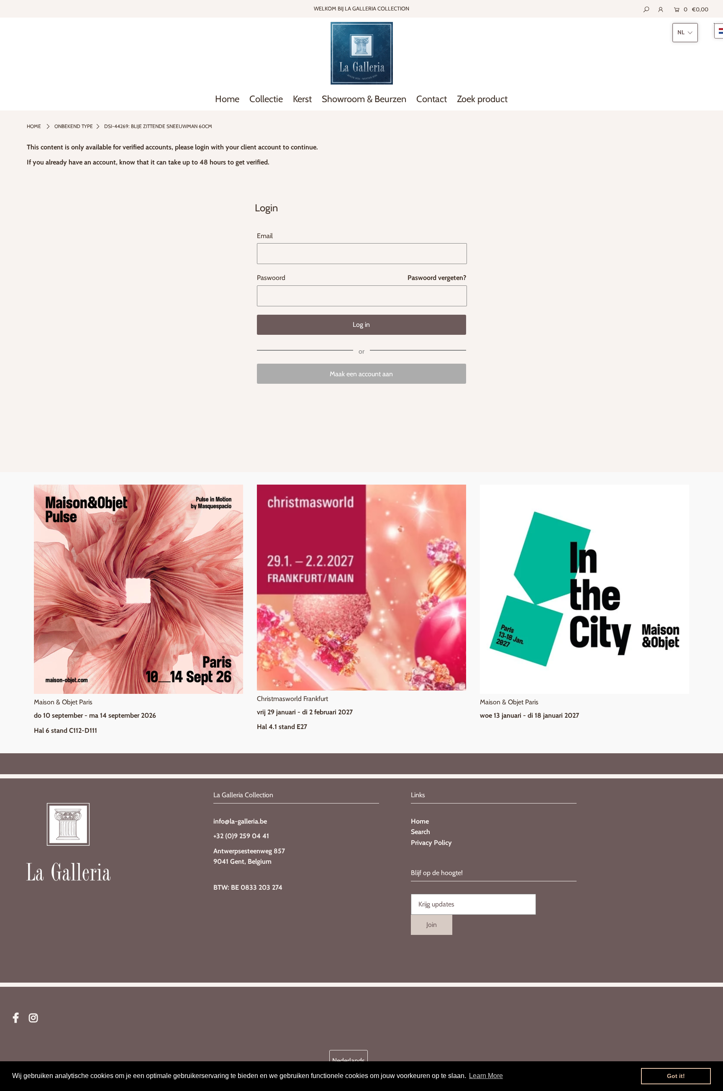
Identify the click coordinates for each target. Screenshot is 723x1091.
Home (34, 126)
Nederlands (348, 1061)
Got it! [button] (676, 1076)
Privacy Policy (431, 843)
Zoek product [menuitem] (482, 99)
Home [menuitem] (227, 99)
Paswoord (271, 278)
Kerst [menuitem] (302, 99)
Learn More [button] (486, 1075)
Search (420, 832)
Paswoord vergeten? (437, 278)
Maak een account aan (361, 374)
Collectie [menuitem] (266, 99)
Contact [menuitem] (431, 99)
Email (265, 236)
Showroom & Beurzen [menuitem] (364, 99)
